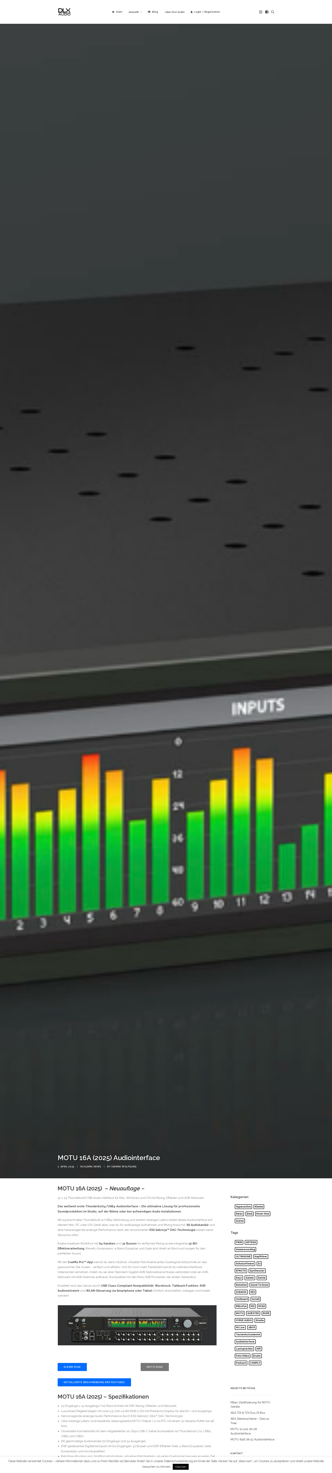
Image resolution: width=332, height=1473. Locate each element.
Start (119, 12)
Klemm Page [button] (72, 1367)
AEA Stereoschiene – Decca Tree (250, 1421)
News (97, 1166)
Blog (155, 12)
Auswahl (134, 12)
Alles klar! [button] (180, 1466)
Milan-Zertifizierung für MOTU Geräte (250, 1405)
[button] (261, 12)
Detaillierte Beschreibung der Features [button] (94, 1382)
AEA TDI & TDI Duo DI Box (248, 1413)
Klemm (88, 1166)
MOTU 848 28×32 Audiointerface (252, 1439)
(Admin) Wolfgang (124, 1166)
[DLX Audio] (64, 12)
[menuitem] (117, 12)
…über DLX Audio (174, 12)
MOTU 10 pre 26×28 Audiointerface (244, 1431)
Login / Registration (207, 12)
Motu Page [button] (155, 1367)
